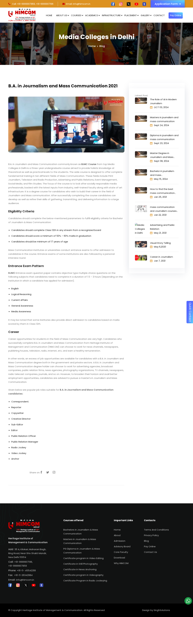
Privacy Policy (151, 535)
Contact (159, 15)
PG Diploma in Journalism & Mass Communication (81, 550)
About (117, 535)
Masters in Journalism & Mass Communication (79, 541)
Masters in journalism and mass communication (164, 119)
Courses (76, 15)
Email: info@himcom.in (78, 3)
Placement (130, 15)
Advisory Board (122, 546)
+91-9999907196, (23, 561)
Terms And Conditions (156, 529)
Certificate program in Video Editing (83, 558)
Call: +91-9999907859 (23, 3)
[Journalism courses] (141, 258)
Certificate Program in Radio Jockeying (85, 580)
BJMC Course (88, 164)
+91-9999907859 (17, 565)
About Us (61, 15)
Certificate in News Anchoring (79, 569)
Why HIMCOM (121, 563)
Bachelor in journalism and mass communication (162, 173)
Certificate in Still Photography (80, 563)
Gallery (145, 15)
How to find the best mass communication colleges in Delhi (162, 191)
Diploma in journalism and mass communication (164, 137)
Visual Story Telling (160, 243)
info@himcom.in (25, 579)
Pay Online (175, 15)
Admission (119, 540)
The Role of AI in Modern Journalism (163, 101)
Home (49, 15)
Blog (102, 46)
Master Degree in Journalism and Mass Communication (161, 155)
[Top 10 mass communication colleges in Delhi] (141, 244)
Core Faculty (121, 552)
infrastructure (111, 15)
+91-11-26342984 (23, 575)
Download (119, 557)
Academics (91, 15)
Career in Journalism (161, 256)
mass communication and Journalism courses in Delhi (163, 209)
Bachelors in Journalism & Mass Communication (80, 531)
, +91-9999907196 (44, 3)
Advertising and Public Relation (162, 226)
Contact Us (150, 552)
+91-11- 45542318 (26, 570)
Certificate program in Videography (83, 575)
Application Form (166, 4)
